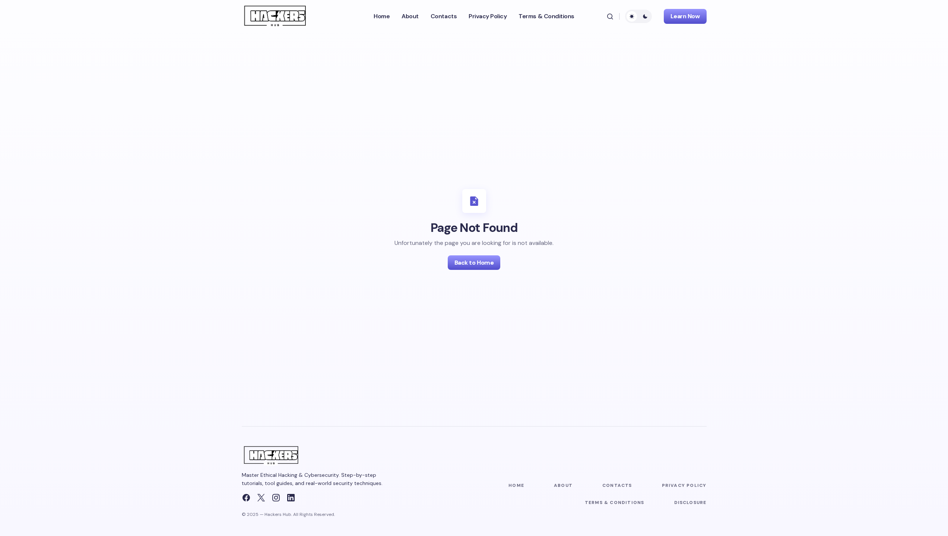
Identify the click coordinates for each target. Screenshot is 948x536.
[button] (610, 16)
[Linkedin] (290, 497)
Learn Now (685, 16)
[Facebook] (246, 497)
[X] (261, 497)
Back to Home (474, 263)
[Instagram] (276, 497)
